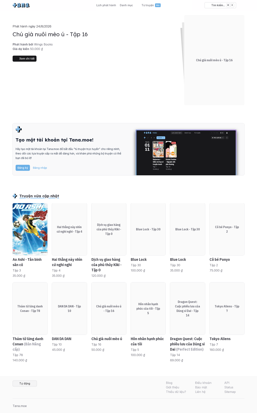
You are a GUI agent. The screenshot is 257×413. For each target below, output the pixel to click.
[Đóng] (239, 129)
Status (228, 387)
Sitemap (230, 392)
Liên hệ (200, 392)
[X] (229, 405)
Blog (169, 383)
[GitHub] (241, 405)
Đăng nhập (40, 167)
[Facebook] (223, 405)
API (227, 383)
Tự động (24, 383)
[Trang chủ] (21, 5)
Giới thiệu (172, 387)
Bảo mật (201, 387)
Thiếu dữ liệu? (176, 392)
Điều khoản (203, 383)
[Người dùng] (241, 5)
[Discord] (235, 405)
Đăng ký (22, 167)
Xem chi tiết (27, 58)
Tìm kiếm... (222, 5)
